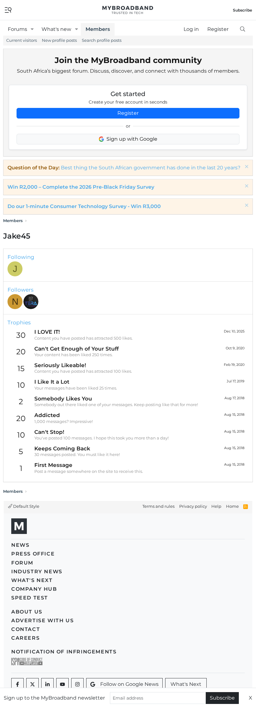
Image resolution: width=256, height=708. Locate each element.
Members (98, 29)
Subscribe (222, 698)
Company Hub (34, 589)
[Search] (242, 29)
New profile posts (59, 40)
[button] (32, 29)
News (20, 545)
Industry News (36, 572)
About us (26, 612)
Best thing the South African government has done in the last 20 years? (150, 168)
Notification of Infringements (63, 652)
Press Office (33, 554)
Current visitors (21, 40)
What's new (56, 29)
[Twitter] (32, 684)
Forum (22, 563)
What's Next (32, 580)
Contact (25, 629)
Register (128, 113)
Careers (25, 638)
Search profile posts (101, 40)
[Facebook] (17, 684)
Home (232, 506)
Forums (17, 29)
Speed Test (29, 598)
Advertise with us (42, 620)
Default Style (25, 506)
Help (216, 506)
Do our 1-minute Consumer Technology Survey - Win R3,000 (84, 206)
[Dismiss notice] (246, 167)
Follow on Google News (129, 684)
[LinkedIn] (47, 684)
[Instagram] (77, 684)
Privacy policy (193, 506)
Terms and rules (158, 506)
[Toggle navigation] (8, 9)
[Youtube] (62, 684)
